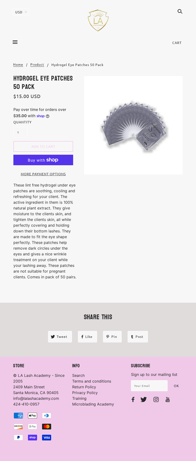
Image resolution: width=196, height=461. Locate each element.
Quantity (20, 122)
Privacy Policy (85, 392)
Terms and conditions (91, 381)
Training (79, 398)
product (37, 64)
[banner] (98, 20)
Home (18, 64)
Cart (177, 42)
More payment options (43, 174)
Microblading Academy (93, 404)
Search (78, 375)
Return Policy (84, 386)
